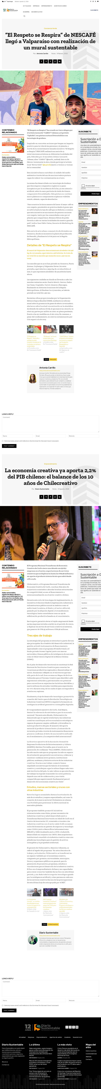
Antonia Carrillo (42, 53)
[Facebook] (91, 1)
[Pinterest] (50, 61)
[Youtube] (98, 1)
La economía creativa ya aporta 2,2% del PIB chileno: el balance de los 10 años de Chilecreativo (84, 215)
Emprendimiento (83, 208)
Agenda (81, 221)
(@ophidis (47, 165)
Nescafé (53, 359)
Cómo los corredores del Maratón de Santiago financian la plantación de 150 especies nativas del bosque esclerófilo (70, 1074)
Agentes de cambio (63, 1068)
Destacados (5, 155)
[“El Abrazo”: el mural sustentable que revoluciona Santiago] (50, 329)
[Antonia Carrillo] (33, 378)
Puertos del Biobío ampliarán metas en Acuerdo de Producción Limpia (25, 404)
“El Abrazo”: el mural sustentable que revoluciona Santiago (50, 338)
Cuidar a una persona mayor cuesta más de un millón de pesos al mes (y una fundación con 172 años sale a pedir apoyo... (70, 1063)
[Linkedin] (60, 61)
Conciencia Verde (50, 28)
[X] (95, 1)
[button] (24, 16)
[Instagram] (93, 1)
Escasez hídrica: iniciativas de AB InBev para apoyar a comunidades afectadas (76, 404)
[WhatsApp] (55, 61)
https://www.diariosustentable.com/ (49, 370)
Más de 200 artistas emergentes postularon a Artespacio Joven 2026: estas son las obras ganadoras (40, 1063)
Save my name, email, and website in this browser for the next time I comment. (31, 441)
